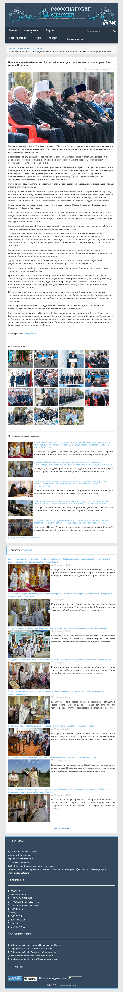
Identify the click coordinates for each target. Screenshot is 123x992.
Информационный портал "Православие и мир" (34, 959)
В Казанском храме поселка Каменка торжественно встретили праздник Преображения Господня (51, 725)
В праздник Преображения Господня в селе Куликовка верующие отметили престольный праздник (52, 757)
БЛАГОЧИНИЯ (17, 908)
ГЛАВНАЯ (15, 890)
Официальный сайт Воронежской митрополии (33, 952)
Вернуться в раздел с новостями (24, 537)
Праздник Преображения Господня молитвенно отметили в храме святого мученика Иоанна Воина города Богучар (59, 659)
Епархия (50, 31)
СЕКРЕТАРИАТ (18, 926)
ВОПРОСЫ (16, 915)
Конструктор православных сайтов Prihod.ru (32, 955)
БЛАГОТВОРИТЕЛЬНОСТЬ (24, 905)
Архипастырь (31, 31)
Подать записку (74, 39)
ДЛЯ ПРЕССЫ (17, 919)
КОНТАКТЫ (16, 923)
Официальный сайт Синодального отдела (31, 948)
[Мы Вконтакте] (112, 23)
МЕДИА (14, 912)
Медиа (37, 38)
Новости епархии (18, 38)
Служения (38, 48)
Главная (13, 30)
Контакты (54, 38)
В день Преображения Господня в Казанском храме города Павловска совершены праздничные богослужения (57, 628)
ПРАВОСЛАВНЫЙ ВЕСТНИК (24, 901)
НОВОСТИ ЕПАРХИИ (21, 898)
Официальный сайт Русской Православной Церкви (35, 944)
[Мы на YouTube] (105, 23)
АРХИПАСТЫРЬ (18, 894)
